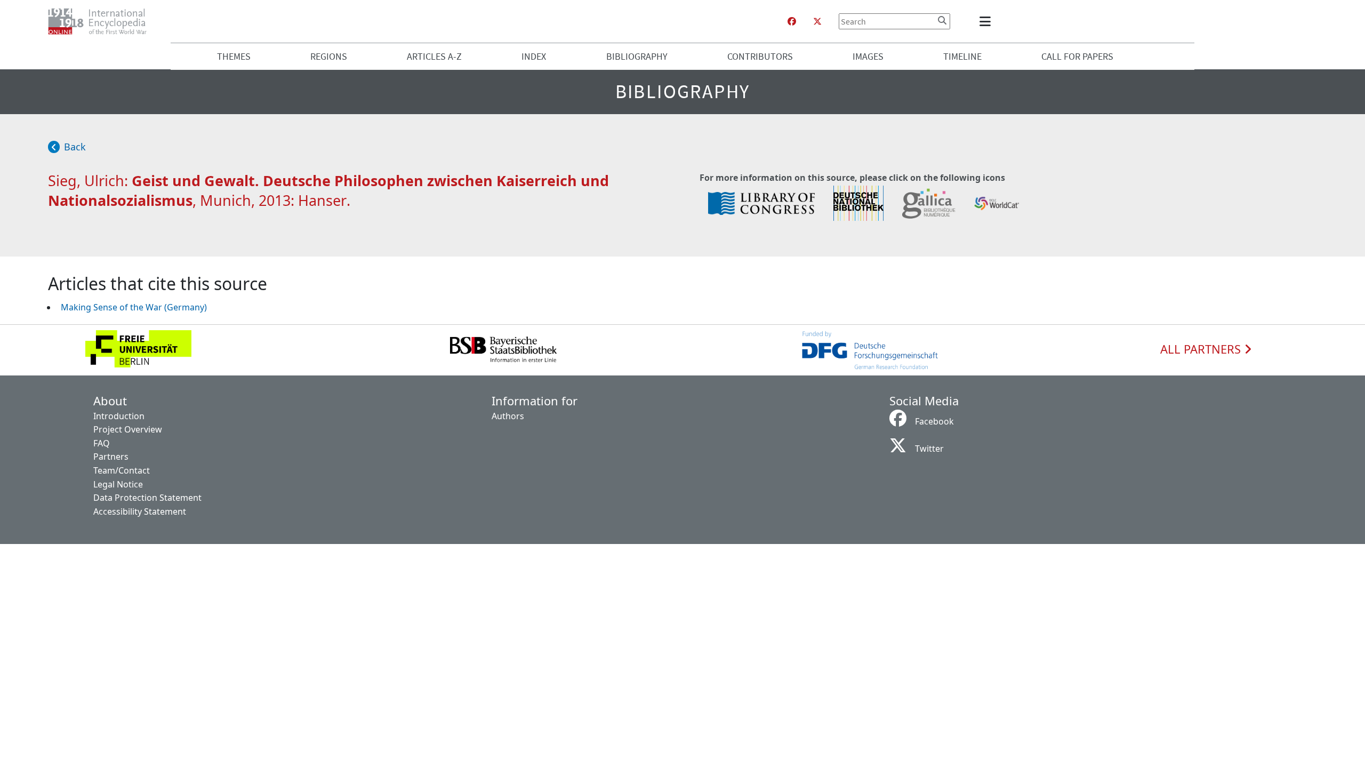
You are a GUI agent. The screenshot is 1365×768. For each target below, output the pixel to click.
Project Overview (127, 429)
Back (75, 146)
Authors (508, 416)
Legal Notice (118, 484)
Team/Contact (121, 470)
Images (868, 56)
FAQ (101, 443)
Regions (328, 56)
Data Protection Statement (147, 497)
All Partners (1202, 349)
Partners (111, 456)
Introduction (118, 416)
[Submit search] (942, 20)
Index (533, 56)
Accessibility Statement (139, 511)
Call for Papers (1077, 56)
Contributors (760, 56)
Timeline (962, 56)
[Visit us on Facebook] (792, 21)
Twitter (929, 448)
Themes (234, 56)
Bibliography (637, 56)
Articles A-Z (434, 56)
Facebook (934, 421)
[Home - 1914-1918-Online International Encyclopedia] (101, 21)
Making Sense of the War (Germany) (134, 307)
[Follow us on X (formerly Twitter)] (817, 21)
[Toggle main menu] (987, 21)
